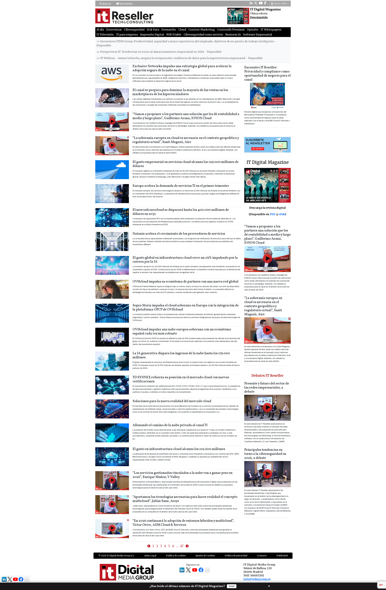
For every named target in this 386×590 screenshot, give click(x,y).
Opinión (252, 29)
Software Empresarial (257, 34)
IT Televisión (105, 34)
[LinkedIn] (251, 3)
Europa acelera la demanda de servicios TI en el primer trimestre (181, 186)
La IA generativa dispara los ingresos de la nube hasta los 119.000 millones (181, 355)
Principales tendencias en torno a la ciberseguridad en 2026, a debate (265, 454)
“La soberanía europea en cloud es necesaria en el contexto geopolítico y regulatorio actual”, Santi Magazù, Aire (186, 140)
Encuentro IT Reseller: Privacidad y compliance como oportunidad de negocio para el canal (267, 73)
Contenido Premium (231, 29)
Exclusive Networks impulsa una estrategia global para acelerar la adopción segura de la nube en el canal (182, 68)
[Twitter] (255, 3)
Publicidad (282, 555)
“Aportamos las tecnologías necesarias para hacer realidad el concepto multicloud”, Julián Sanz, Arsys (185, 499)
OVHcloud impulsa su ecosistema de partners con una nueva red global (185, 281)
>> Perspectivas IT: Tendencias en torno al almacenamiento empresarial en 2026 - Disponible (158, 51)
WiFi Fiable (173, 34)
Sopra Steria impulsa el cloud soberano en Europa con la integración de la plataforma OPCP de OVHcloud (186, 307)
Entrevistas (114, 29)
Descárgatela (259, 17)
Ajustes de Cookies (205, 555)
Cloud (182, 29)
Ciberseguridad (134, 29)
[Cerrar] (269, 586)
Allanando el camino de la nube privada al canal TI (170, 425)
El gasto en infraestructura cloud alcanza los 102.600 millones (179, 449)
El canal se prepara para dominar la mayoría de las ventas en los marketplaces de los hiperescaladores (180, 92)
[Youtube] (261, 3)
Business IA (233, 34)
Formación (168, 29)
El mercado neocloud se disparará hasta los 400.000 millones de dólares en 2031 (181, 212)
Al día (100, 29)
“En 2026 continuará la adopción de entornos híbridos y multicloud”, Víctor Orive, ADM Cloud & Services (183, 523)
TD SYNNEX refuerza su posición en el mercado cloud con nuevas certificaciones (181, 379)
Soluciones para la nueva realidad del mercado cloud (172, 401)
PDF (273, 214)
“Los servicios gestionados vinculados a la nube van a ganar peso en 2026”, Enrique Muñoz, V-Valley (183, 475)
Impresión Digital (152, 34)
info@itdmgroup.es (257, 579)
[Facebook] (265, 3)
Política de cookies (176, 555)
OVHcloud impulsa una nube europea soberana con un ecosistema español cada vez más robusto (182, 331)
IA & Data (153, 29)
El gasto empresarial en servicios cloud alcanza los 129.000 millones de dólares (186, 164)
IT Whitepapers (271, 29)
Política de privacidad (236, 555)
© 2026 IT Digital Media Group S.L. (116, 555)
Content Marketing (201, 29)
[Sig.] (187, 546)
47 (181, 546)
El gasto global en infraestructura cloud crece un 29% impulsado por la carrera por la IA (185, 260)
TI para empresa (127, 34)
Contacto (262, 555)
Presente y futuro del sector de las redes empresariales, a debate (266, 387)
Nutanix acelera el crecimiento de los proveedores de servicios (179, 233)
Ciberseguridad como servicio (203, 34)
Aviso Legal (150, 555)
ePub (282, 214)
